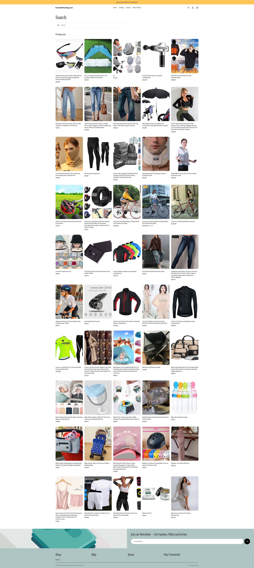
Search (58, 560)
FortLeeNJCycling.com (66, 565)
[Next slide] (80, 56)
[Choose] (80, 70)
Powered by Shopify (78, 565)
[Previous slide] (59, 56)
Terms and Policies (193, 565)
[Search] (188, 7)
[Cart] (197, 7)
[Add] (109, 70)
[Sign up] (247, 541)
